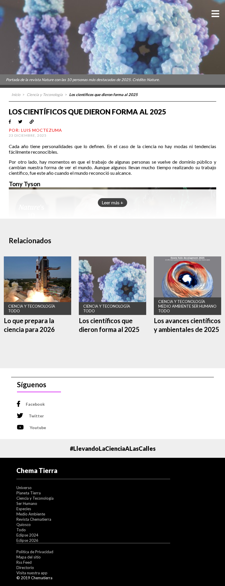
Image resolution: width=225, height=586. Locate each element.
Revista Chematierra (33, 519)
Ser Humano (26, 503)
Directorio (25, 567)
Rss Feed (24, 562)
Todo (21, 529)
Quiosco (23, 524)
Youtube (38, 427)
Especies (23, 508)
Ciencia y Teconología (45, 94)
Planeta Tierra (28, 493)
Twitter (36, 415)
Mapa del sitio (28, 557)
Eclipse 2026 (27, 540)
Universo (24, 487)
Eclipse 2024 (27, 535)
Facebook (35, 404)
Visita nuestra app (31, 572)
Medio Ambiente (30, 514)
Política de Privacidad (34, 551)
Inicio (15, 94)
